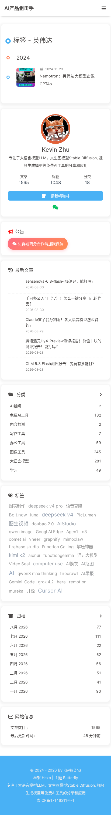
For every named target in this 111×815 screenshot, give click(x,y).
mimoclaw (73, 539)
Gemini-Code (22, 581)
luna (34, 515)
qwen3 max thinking (37, 573)
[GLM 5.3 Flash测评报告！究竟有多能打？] (15, 366)
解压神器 (85, 546)
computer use (48, 563)
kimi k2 (17, 555)
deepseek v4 (57, 514)
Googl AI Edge (49, 531)
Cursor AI (50, 590)
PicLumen (86, 515)
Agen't (72, 531)
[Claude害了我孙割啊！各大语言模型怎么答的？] (15, 325)
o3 (84, 531)
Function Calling (58, 546)
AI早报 (87, 573)
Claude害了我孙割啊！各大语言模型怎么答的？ (62, 322)
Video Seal (19, 563)
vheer (34, 539)
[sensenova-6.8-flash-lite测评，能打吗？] (15, 284)
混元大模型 (87, 555)
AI (11, 573)
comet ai (17, 539)
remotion (77, 581)
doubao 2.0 (43, 523)
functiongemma (58, 555)
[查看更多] (100, 395)
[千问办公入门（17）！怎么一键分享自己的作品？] (15, 304)
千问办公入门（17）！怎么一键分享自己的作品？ (63, 301)
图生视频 (18, 523)
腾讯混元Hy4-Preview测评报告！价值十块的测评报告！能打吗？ (63, 344)
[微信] (55, 207)
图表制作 (17, 506)
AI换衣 (72, 563)
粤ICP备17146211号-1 (55, 800)
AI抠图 (87, 563)
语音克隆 (74, 506)
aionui (34, 555)
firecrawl (69, 573)
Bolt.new (18, 515)
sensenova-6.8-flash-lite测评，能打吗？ (60, 281)
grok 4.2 (46, 581)
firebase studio (24, 546)
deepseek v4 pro (45, 506)
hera (61, 581)
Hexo (46, 777)
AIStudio (66, 523)
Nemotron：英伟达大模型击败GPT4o (67, 80)
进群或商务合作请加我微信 (40, 243)
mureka (16, 591)
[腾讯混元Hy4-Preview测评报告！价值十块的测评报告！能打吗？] (15, 346)
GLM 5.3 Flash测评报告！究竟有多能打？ (61, 363)
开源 (31, 591)
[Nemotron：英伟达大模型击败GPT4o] (25, 77)
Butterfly (70, 777)
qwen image (21, 531)
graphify (52, 539)
